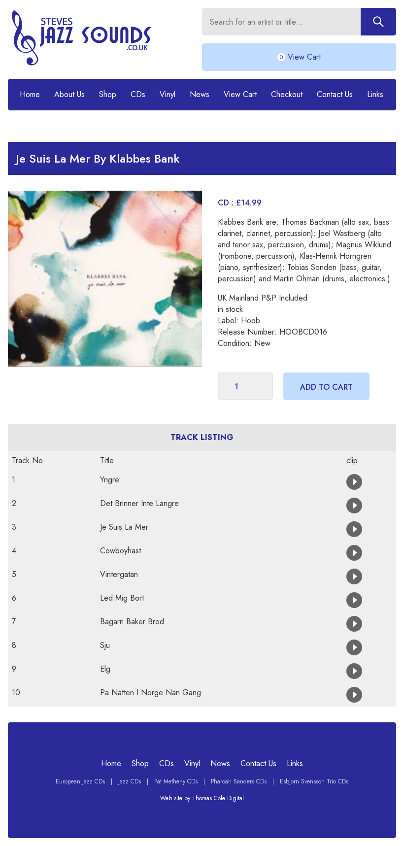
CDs (138, 94)
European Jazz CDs (80, 781)
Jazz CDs (129, 781)
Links (375, 94)
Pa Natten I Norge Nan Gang (150, 692)
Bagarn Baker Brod (132, 621)
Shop (107, 94)
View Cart (240, 94)
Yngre (109, 479)
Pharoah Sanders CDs (239, 781)
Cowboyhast (120, 550)
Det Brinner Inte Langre (139, 503)
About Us (69, 94)
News (199, 94)
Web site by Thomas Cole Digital (202, 798)
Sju (105, 645)
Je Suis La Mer (124, 527)
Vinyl (167, 94)
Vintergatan (119, 574)
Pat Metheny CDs (176, 781)
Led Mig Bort (122, 598)
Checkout (287, 94)
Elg (105, 669)
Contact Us (335, 94)
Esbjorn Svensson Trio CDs (314, 781)
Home (30, 94)
